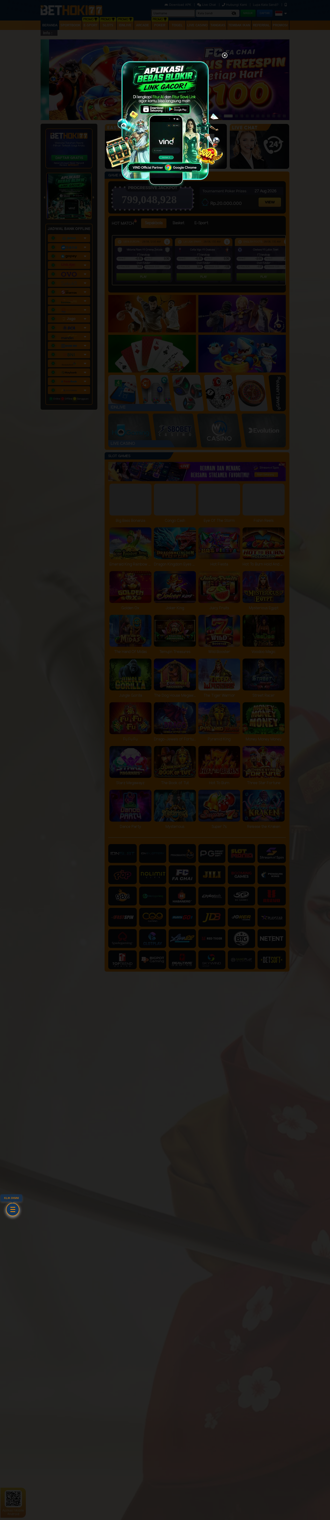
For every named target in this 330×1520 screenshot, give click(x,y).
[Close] (224, 55)
